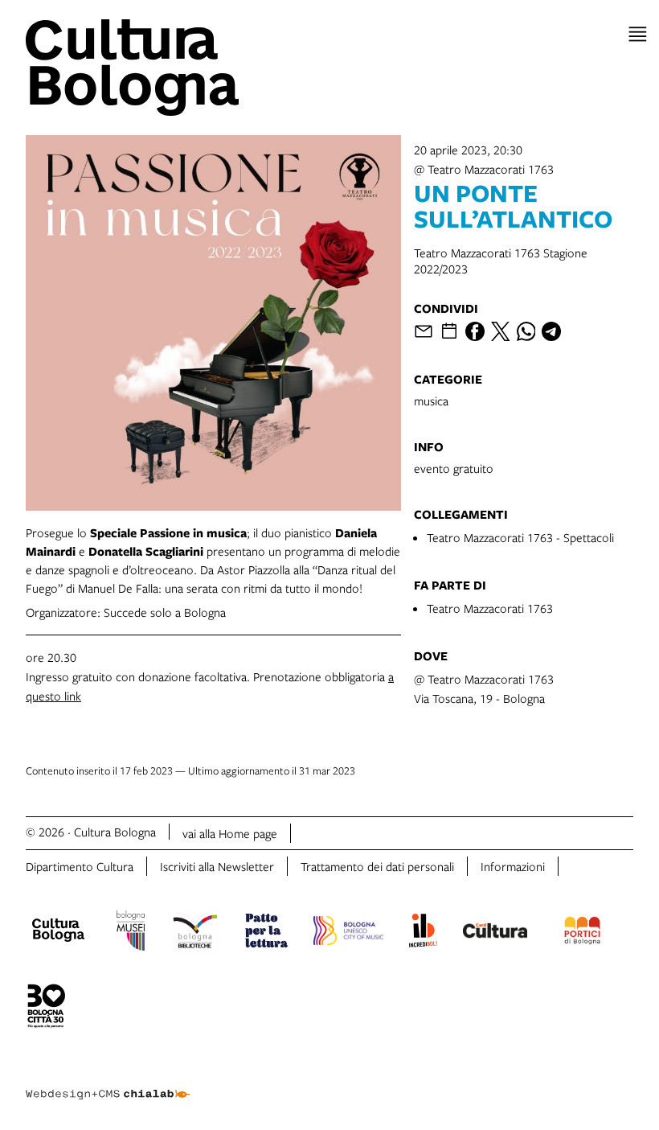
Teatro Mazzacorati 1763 (490, 608)
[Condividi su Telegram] (551, 331)
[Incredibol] (423, 933)
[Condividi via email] (423, 331)
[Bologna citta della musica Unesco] (348, 933)
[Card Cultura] (495, 933)
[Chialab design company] (108, 1081)
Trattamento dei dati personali (377, 866)
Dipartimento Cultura (79, 866)
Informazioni (513, 866)
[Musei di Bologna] (131, 932)
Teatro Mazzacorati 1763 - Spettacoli (520, 537)
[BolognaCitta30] (47, 1008)
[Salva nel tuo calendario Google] (449, 331)
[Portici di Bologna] (582, 933)
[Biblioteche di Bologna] (194, 933)
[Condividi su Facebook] (475, 331)
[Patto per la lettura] (267, 933)
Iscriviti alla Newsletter (217, 866)
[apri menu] (637, 34)
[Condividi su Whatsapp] (526, 331)
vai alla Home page (229, 833)
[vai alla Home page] (174, 67)
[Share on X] (500, 331)
